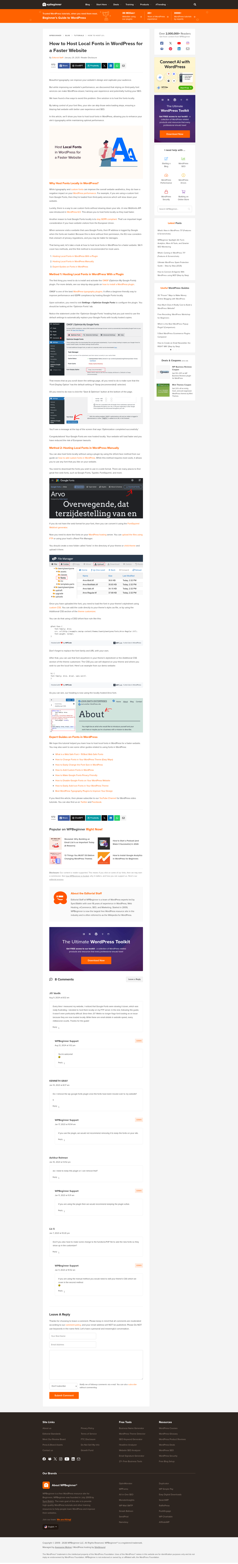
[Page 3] (176, 349)
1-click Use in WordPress (132, 653)
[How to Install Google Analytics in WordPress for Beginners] (104, 874)
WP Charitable (166, 1532)
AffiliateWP (164, 1538)
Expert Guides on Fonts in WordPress (70, 266)
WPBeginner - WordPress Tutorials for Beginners (52, 4)
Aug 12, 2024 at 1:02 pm (65, 1061)
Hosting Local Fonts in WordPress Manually (73, 261)
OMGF (105, 280)
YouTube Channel (107, 814)
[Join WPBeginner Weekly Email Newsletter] (187, 48)
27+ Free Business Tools (130, 1477)
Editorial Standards (51, 1450)
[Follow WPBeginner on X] (170, 43)
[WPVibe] (174, 75)
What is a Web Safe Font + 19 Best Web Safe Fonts (79, 770)
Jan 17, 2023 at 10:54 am (65, 1140)
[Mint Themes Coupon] (163, 390)
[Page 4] (179, 349)
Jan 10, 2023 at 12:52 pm (60, 1178)
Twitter (84, 818)
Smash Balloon (126, 1527)
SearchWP (164, 1516)
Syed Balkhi (48, 1517)
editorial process (56, 895)
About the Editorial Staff (86, 909)
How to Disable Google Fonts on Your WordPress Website (82, 796)
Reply (55, 1043)
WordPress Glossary (168, 1450)
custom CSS (55, 607)
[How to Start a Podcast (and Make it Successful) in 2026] (104, 860)
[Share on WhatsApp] (117, 65)
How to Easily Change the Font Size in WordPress (79, 781)
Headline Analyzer (128, 1461)
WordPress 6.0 (74, 212)
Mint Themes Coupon (181, 385)
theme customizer (86, 611)
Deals (116, 4)
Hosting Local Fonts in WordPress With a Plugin (75, 256)
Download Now (96, 977)
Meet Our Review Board (54, 1455)
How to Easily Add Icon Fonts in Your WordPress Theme (82, 802)
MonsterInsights (126, 1516)
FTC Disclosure (88, 1455)
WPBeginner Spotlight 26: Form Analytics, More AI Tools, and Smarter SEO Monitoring (173, 243)
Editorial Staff (57, 57)
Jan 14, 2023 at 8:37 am (59, 1101)
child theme (130, 545)
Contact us (48, 1466)
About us (47, 1444)
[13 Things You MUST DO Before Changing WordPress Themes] (55, 874)
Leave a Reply (134, 995)
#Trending (161, 4)
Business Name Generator (131, 1444)
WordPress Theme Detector (132, 1450)
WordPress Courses (168, 1444)
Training (130, 4)
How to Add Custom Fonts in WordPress (74, 786)
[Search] (195, 4)
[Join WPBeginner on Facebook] (162, 43)
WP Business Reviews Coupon (182, 368)
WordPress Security (168, 1472)
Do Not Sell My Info (90, 1461)
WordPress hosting (97, 534)
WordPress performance (84, 193)
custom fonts (77, 189)
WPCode (68, 653)
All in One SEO (126, 1510)
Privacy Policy (87, 1444)
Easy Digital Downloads (170, 1510)
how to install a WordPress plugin (118, 284)
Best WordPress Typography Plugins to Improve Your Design (84, 807)
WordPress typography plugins (87, 291)
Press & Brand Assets (53, 1461)
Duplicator (164, 1499)
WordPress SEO (166, 1466)
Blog (87, 4)
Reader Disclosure (89, 57)
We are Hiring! (64, 1535)
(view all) (185, 360)
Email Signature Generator (131, 1472)
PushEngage (165, 1527)
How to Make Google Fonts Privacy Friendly (76, 791)
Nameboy (123, 1538)
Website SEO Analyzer (129, 1466)
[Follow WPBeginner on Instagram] (187, 43)
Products (144, 4)
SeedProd (123, 1532)
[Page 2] (173, 349)
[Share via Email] (123, 65)
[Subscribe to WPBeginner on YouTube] (179, 43)
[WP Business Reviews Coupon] (163, 372)
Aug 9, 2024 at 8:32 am (59, 1013)
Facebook (96, 818)
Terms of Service (89, 1450)
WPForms (123, 1505)
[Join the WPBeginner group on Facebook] (162, 48)
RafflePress (164, 1521)
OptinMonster (125, 1499)
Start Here (101, 4)
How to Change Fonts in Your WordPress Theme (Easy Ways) (84, 775)
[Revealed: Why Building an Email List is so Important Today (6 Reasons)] (55, 860)
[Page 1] (170, 349)
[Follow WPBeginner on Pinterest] (170, 48)
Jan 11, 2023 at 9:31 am (64, 1211)
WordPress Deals (167, 1461)
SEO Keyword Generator (130, 1455)
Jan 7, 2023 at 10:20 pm (59, 1249)
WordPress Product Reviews (172, 1455)
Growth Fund (87, 1466)
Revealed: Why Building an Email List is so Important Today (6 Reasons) (79, 859)
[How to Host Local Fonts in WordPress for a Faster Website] (104, 65)
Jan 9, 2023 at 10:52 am (65, 1286)
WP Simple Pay (166, 1505)
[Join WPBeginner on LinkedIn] (179, 48)
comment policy (73, 1341)
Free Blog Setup (167, 1477)
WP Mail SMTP (126, 1521)
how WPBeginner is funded (77, 892)
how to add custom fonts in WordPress (76, 457)
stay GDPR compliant (107, 219)
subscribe (132, 1400)
